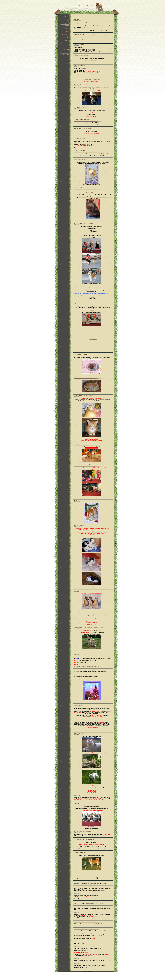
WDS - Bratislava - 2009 (64, 45)
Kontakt (67, 26)
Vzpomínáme (66, 28)
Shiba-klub (66, 49)
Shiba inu (67, 25)
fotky (77, 658)
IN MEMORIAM (65, 29)
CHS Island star (65, 54)
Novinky (67, 31)
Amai (68, 38)
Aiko (68, 37)
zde (96, 717)
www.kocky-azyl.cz (92, 299)
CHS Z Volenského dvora (64, 52)
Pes (68, 20)
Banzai (67, 35)
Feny (68, 22)
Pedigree (67, 40)
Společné (67, 42)
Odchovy (67, 43)
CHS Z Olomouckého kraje (63, 51)
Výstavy (67, 23)
